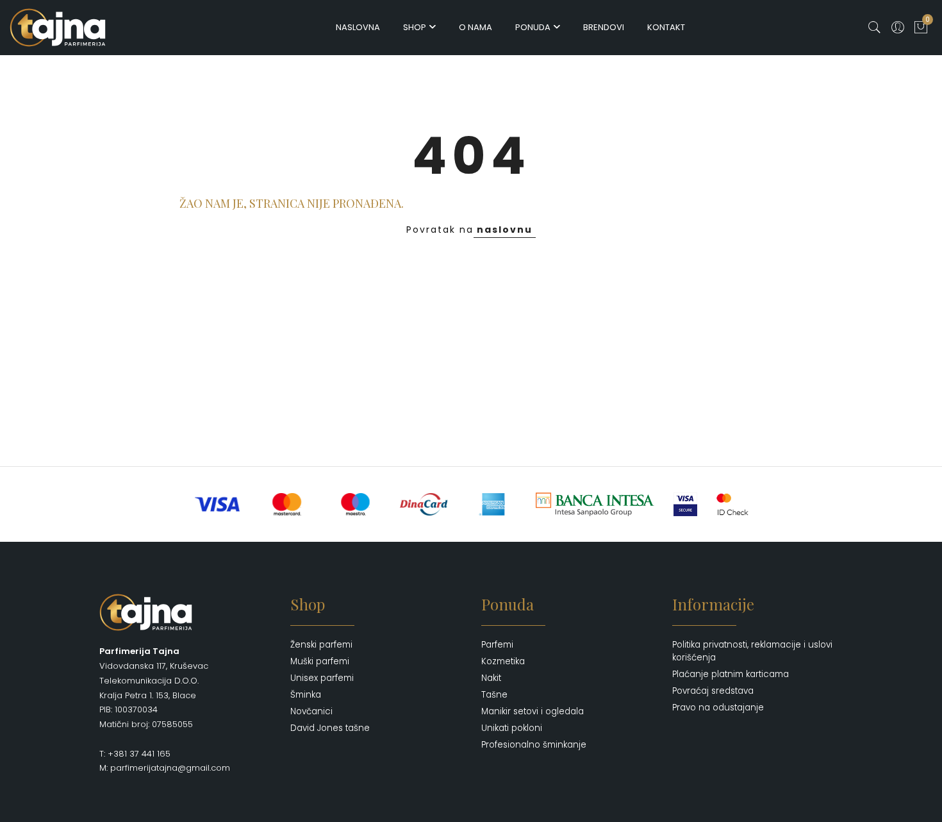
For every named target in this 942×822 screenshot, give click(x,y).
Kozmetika (503, 661)
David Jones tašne (330, 728)
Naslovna (358, 27)
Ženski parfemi (321, 645)
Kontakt (666, 27)
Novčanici (311, 711)
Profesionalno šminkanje (533, 745)
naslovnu (505, 229)
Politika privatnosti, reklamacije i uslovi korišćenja (752, 651)
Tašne (494, 695)
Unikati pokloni (511, 728)
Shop (414, 27)
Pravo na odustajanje (718, 707)
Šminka (305, 695)
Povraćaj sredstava (713, 691)
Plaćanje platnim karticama (730, 674)
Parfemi (497, 645)
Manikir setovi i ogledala (532, 711)
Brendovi (603, 27)
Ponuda (532, 27)
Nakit (491, 678)
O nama (475, 27)
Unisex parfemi (322, 678)
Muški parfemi (319, 661)
